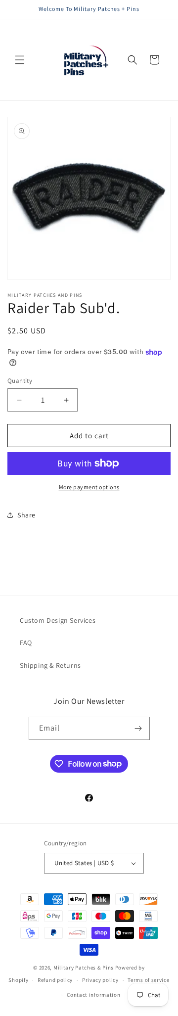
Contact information (93, 994)
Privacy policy (100, 979)
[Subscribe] (138, 728)
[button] (20, 60)
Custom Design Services (57, 620)
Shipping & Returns (50, 665)
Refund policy (55, 979)
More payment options (89, 487)
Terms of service (148, 979)
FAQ (26, 642)
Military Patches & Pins (83, 967)
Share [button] (26, 514)
